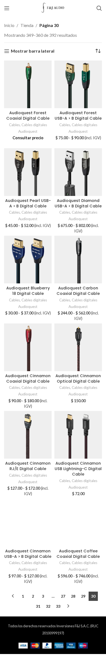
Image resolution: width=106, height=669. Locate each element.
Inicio (9, 25)
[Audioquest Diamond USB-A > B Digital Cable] (78, 172)
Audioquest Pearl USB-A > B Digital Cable (28, 203)
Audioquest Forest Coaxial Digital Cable (27, 115)
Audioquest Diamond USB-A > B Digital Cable (78, 203)
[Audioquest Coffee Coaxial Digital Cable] (78, 522)
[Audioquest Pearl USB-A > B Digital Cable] (28, 172)
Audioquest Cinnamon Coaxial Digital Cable (28, 378)
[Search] (99, 8)
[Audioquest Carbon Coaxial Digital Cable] (78, 259)
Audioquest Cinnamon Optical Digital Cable (78, 378)
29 (83, 596)
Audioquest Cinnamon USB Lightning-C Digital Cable (78, 469)
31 (38, 606)
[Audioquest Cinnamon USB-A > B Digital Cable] (28, 522)
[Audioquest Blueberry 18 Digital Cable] (28, 259)
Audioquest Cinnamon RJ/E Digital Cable (28, 466)
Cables (14, 125)
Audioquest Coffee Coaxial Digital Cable (78, 553)
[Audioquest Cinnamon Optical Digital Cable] (78, 347)
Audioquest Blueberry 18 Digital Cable (28, 290)
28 (73, 596)
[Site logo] (53, 7)
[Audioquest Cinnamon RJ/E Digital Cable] (28, 435)
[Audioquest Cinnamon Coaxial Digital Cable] (28, 347)
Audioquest (28, 131)
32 (48, 606)
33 (58, 606)
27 (63, 596)
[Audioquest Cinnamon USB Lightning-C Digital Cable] (78, 435)
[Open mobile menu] (6, 8)
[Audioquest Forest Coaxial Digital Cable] (28, 84)
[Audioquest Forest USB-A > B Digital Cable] (78, 84)
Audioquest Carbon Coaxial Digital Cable (78, 290)
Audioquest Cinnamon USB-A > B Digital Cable (27, 553)
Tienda (26, 25)
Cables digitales (34, 125)
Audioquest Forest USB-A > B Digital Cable (78, 115)
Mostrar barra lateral (32, 51)
